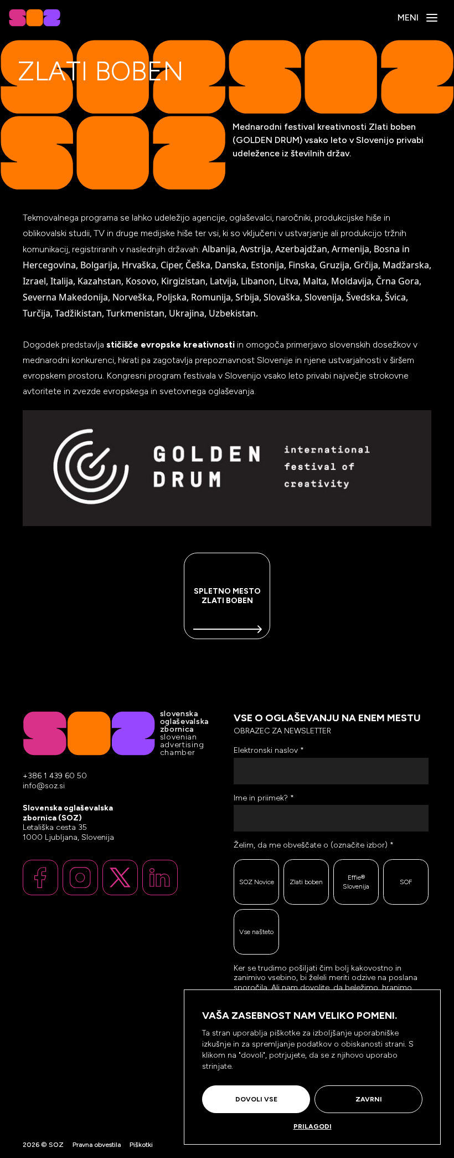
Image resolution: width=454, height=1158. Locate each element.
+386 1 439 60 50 (55, 775)
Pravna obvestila (97, 1145)
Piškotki (141, 1145)
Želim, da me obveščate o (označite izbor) (314, 845)
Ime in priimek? (264, 798)
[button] (432, 17)
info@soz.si (44, 786)
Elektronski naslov (269, 750)
